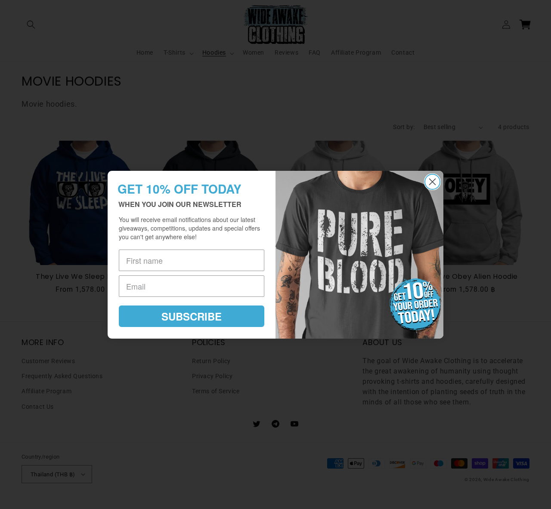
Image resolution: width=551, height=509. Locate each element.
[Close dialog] (432, 181)
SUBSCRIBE (191, 316)
